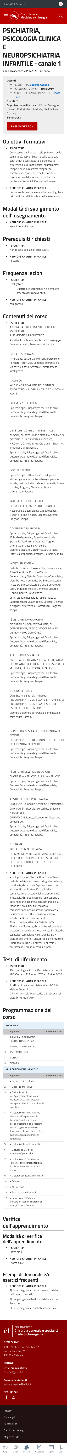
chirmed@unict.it (13, 1372)
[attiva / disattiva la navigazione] (6, 16)
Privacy (8, 1411)
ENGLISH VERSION (22, 126)
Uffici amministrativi (16, 1368)
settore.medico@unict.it (17, 1384)
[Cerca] (61, 16)
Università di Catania (13, 4)
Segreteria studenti (15, 1380)
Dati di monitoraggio (14, 1430)
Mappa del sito (11, 1437)
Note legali (9, 1417)
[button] (24, 4)
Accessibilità (10, 1424)
